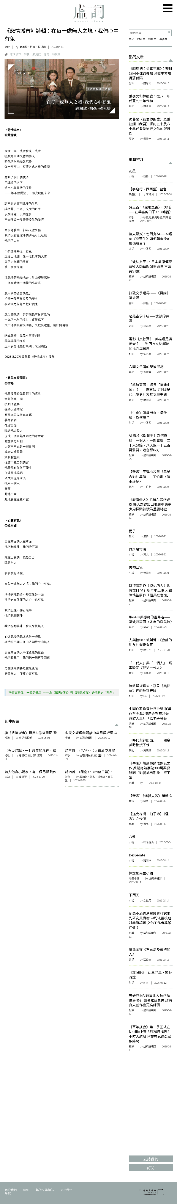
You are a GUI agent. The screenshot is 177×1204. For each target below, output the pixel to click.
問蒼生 (141, 39)
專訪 (7, 777)
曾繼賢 (23, 777)
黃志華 (147, 372)
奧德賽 (163, 39)
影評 (131, 83)
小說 (131, 176)
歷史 (131, 139)
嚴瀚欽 (36, 54)
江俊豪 (147, 959)
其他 (131, 106)
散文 (131, 536)
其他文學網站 (45, 1189)
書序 (131, 487)
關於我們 (11, 1189)
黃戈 (146, 554)
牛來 (131, 39)
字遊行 (133, 194)
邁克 (146, 824)
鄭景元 (147, 139)
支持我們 (66, 1189)
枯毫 (46, 54)
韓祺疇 (56, 54)
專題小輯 (134, 878)
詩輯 (27, 54)
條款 (8, 1193)
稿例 (26, 1189)
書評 (131, 303)
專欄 (131, 824)
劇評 (131, 249)
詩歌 (7, 47)
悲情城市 (15, 54)
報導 (7, 738)
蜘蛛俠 (152, 39)
